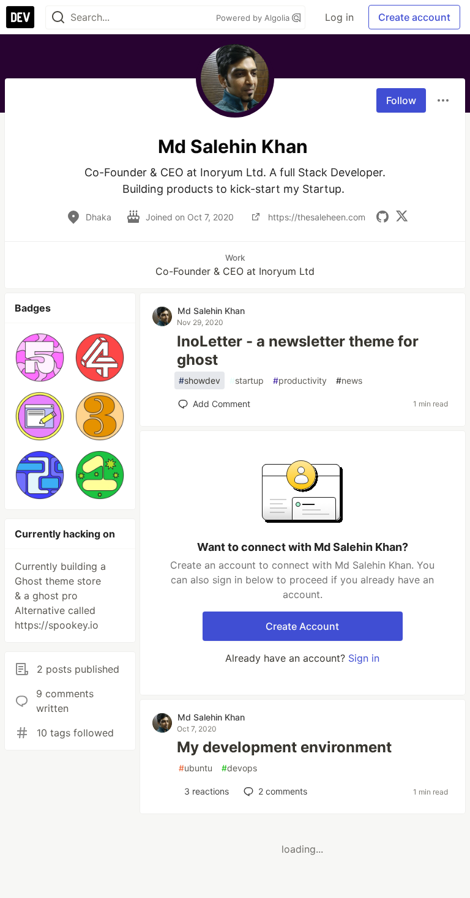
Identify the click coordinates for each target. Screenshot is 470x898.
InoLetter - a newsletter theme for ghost (298, 350)
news (349, 380)
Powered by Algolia (254, 18)
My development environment (284, 747)
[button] (40, 357)
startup (246, 380)
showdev (199, 380)
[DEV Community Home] (20, 17)
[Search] (58, 17)
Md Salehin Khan (211, 310)
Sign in (363, 658)
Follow (401, 100)
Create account (414, 17)
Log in (339, 17)
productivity (300, 380)
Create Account (302, 626)
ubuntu (195, 768)
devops (239, 768)
